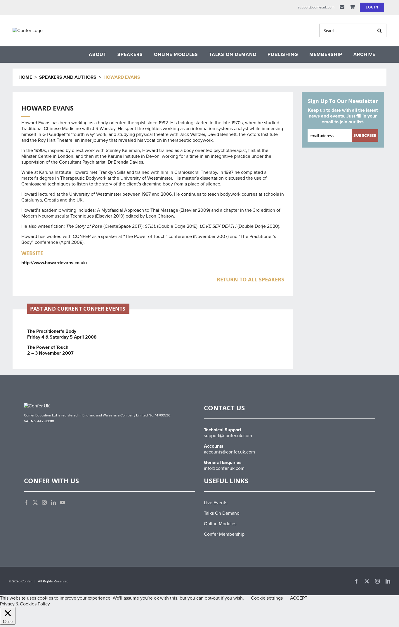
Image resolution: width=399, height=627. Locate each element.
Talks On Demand (222, 513)
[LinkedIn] (53, 502)
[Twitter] (35, 502)
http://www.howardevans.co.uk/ (54, 263)
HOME (25, 77)
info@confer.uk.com (224, 468)
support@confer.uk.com (228, 436)
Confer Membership (224, 534)
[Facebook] (26, 502)
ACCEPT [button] (298, 598)
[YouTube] (62, 502)
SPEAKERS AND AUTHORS (67, 77)
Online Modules (220, 524)
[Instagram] (44, 502)
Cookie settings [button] (267, 598)
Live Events (215, 503)
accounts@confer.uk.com (229, 452)
